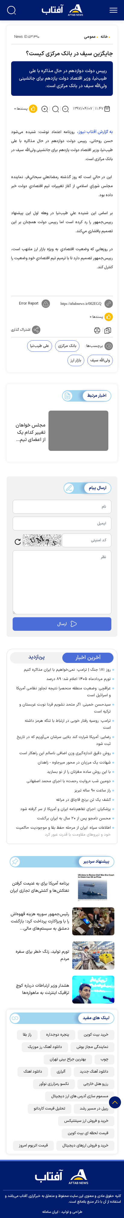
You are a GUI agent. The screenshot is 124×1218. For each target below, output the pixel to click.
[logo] (63, 9)
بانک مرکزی (67, 346)
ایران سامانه (50, 1212)
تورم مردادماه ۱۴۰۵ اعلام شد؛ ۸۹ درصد (78, 679)
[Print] (96, 329)
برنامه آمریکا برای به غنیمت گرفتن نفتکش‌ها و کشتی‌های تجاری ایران (39, 887)
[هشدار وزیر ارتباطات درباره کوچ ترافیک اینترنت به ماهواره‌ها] (91, 989)
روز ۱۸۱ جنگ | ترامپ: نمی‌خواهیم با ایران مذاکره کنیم (67, 670)
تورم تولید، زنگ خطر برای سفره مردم (42, 955)
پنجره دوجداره (57, 1035)
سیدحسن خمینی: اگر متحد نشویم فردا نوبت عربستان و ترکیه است (65, 708)
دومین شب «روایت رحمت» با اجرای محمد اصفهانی (68, 781)
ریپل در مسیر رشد (94, 1109)
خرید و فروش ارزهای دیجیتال (85, 1146)
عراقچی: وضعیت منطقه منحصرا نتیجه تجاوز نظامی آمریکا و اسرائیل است (63, 691)
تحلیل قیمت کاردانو (49, 1109)
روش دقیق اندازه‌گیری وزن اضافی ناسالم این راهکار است (65, 753)
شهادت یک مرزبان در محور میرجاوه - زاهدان (74, 763)
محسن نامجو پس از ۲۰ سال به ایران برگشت (74, 819)
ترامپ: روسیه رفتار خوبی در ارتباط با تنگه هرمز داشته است (68, 724)
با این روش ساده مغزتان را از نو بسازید (79, 772)
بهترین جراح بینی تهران (68, 1059)
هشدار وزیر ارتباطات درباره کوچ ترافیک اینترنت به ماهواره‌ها (42, 989)
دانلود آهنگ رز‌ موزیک (45, 1047)
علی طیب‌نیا (39, 346)
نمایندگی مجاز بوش (92, 1047)
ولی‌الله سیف (100, 360)
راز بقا (27, 1035)
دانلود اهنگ (32, 1072)
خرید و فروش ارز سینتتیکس (86, 1121)
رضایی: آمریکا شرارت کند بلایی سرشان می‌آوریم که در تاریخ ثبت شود (64, 740)
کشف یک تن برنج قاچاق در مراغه (83, 800)
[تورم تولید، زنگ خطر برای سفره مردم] (91, 955)
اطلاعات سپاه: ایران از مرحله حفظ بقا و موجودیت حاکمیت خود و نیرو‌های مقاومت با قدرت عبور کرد (63, 831)
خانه (104, 37)
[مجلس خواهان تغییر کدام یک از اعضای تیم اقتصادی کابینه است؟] (78, 432)
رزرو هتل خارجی (95, 1084)
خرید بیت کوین (96, 1035)
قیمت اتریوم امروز (33, 1146)
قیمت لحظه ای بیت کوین (88, 1133)
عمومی (90, 37)
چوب (104, 1059)
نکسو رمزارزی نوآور (54, 1084)
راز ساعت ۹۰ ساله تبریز (92, 791)
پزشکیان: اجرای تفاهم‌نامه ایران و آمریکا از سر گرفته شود (65, 809)
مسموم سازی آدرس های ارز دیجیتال (79, 1096)
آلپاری (61, 1072)
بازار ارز (75, 360)
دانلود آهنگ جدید (94, 1072)
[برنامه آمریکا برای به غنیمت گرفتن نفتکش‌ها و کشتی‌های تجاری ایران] (91, 887)
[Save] (107, 330)
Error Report (29, 303)
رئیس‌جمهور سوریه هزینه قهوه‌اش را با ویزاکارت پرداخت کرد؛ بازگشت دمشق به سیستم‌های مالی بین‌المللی (40, 921)
